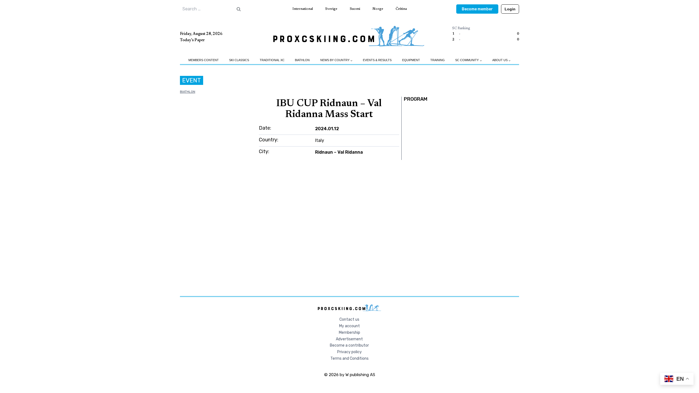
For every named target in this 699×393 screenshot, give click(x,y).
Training (437, 60)
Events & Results (377, 60)
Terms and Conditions (349, 358)
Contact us (349, 319)
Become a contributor (349, 345)
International (302, 9)
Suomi (355, 9)
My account (349, 326)
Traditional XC (272, 60)
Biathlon (302, 60)
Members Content (203, 60)
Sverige (331, 9)
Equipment (411, 60)
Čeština (401, 9)
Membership (349, 332)
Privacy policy (349, 352)
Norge (377, 9)
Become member (477, 9)
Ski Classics (239, 60)
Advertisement (349, 339)
